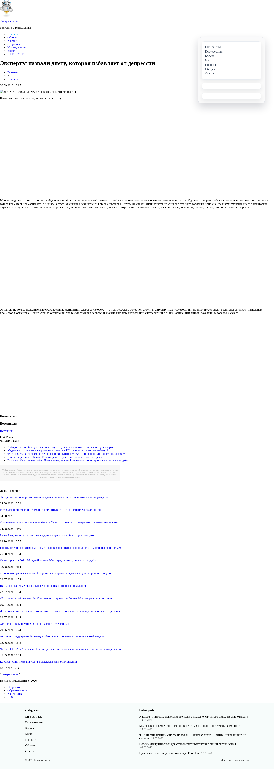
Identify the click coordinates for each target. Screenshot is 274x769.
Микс (11, 50)
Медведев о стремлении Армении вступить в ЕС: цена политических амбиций (57, 450)
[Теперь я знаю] (6, 15)
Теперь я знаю (10, 674)
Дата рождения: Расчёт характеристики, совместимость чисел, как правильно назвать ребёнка (60, 611)
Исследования (16, 47)
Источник (6, 431)
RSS (10, 697)
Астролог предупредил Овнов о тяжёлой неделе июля (34, 623)
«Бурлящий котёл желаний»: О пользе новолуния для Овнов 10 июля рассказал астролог (56, 598)
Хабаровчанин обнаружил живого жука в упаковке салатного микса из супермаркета (61, 447)
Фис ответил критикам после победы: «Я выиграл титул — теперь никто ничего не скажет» (66, 453)
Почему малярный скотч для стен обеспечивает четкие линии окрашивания (187, 744)
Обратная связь (17, 690)
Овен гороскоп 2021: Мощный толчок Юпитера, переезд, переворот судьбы (48, 560)
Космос (12, 40)
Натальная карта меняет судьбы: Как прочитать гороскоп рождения (43, 585)
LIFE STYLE (15, 54)
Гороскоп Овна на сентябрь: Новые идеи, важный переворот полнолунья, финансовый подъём (67, 460)
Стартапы (13, 44)
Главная (12, 72)
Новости (12, 34)
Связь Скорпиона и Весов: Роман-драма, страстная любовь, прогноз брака (54, 457)
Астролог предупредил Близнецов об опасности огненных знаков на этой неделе (52, 636)
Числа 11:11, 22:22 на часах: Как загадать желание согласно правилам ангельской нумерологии (60, 649)
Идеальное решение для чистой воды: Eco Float (169, 753)
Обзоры (12, 37)
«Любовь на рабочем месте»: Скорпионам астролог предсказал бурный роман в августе (55, 573)
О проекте (14, 687)
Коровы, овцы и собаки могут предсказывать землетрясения (38, 661)
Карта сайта (15, 693)
